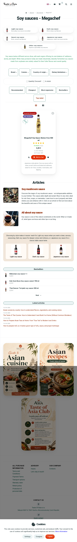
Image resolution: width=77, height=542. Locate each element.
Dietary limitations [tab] (59, 72)
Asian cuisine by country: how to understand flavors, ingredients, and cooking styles (32, 310)
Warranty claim (18, 483)
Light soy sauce (17, 29)
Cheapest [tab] (32, 90)
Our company (55, 466)
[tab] (36, 105)
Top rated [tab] (39, 98)
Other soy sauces (35, 45)
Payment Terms (18, 477)
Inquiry (33, 469)
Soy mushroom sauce (33, 189)
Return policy (17, 486)
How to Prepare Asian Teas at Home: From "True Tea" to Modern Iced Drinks (29, 320)
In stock (48, 81)
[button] (29, 157)
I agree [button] (50, 537)
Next (37, 295)
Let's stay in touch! (37, 472)
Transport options (19, 480)
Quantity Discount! (34, 81)
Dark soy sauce (52, 29)
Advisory (35, 466)
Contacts (52, 469)
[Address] (38, 504)
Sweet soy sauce (17, 37)
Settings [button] (27, 537)
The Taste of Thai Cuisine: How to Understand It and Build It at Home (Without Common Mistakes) (37, 315)
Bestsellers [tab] (63, 90)
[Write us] (38, 514)
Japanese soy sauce (54, 37)
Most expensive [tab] (47, 90)
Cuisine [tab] (24, 72)
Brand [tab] (13, 72)
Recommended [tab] (17, 90)
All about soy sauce (32, 212)
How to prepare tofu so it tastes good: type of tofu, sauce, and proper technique (31, 326)
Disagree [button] (39, 537)
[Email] (54, 4)
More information (61, 531)
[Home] (10, 4)
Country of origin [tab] (40, 72)
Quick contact (38, 518)
